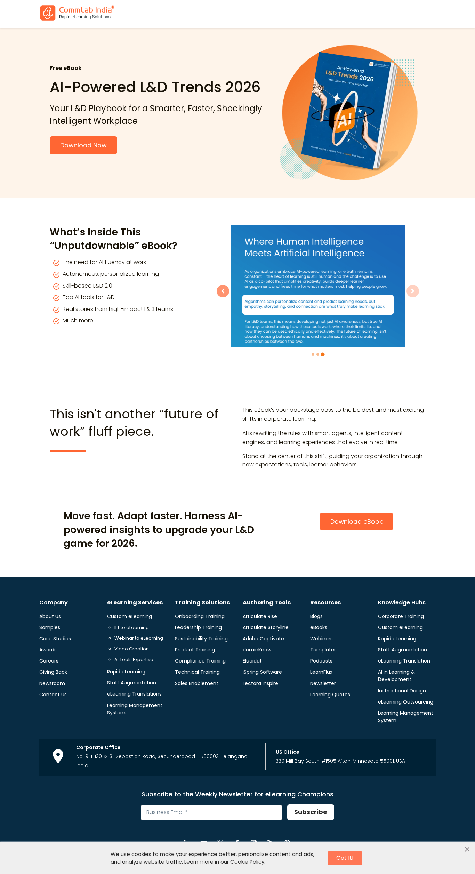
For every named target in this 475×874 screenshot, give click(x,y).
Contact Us (53, 694)
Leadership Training (198, 627)
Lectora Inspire (260, 683)
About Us (50, 616)
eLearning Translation (404, 660)
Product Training (195, 649)
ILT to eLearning (131, 627)
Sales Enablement (196, 683)
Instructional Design (402, 690)
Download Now (83, 145)
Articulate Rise (260, 616)
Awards (48, 649)
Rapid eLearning (126, 671)
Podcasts (321, 660)
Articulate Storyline (266, 627)
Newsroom (52, 683)
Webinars (321, 638)
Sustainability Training (201, 638)
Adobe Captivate (263, 638)
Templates (323, 649)
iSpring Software (262, 671)
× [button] (467, 849)
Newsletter (323, 683)
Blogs (316, 616)
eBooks (318, 627)
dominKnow (257, 649)
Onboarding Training (200, 616)
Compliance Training (200, 660)
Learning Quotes (330, 694)
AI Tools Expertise (133, 659)
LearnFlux (321, 671)
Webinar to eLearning (138, 638)
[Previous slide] (223, 291)
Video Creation (131, 649)
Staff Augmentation (131, 682)
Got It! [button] (345, 858)
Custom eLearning (129, 616)
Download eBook (356, 521)
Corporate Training (401, 616)
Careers (48, 660)
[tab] (313, 354)
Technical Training (197, 671)
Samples (49, 627)
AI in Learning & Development (396, 675)
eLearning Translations (134, 693)
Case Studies (55, 638)
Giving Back (53, 671)
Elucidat (252, 660)
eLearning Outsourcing (405, 701)
